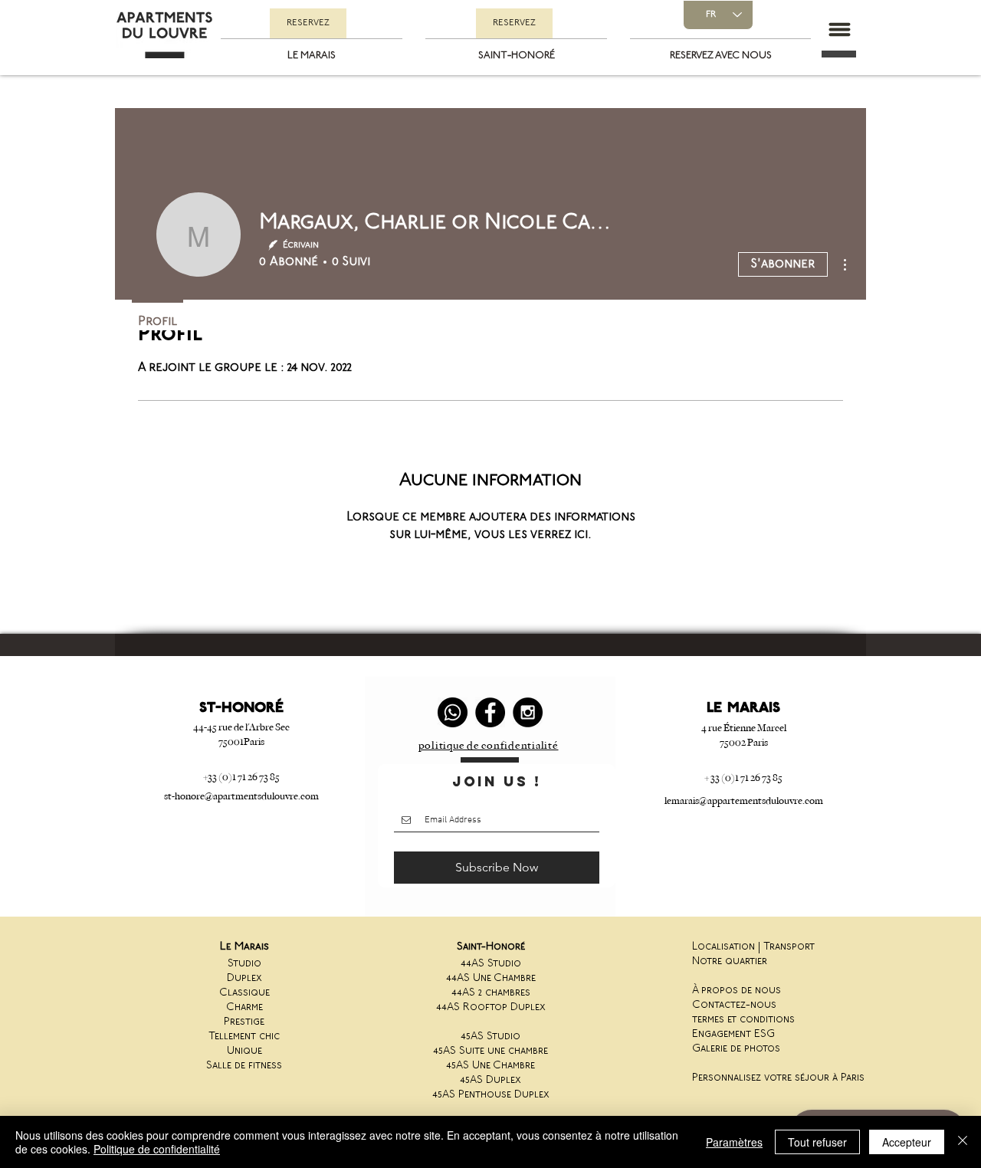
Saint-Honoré (491, 947)
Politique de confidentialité (157, 1149)
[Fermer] (962, 1142)
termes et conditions (743, 1019)
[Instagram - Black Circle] (528, 712)
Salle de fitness (244, 1065)
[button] (839, 29)
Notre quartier (729, 961)
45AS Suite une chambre (490, 1051)
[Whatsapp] (453, 712)
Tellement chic (244, 1036)
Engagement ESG (733, 1034)
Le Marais (244, 947)
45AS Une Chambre (490, 1065)
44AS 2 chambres (490, 993)
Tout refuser (817, 1142)
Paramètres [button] (734, 1142)
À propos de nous (736, 990)
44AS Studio (491, 964)
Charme (244, 1007)
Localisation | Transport (753, 947)
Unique (244, 1051)
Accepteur (906, 1142)
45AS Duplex (490, 1080)
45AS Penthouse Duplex (491, 1095)
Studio (244, 964)
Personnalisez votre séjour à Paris (778, 1078)
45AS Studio (490, 1036)
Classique (244, 993)
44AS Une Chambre (491, 978)
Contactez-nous (734, 1005)
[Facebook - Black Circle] (490, 712)
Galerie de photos (736, 1049)
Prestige (244, 1022)
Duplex (244, 978)
